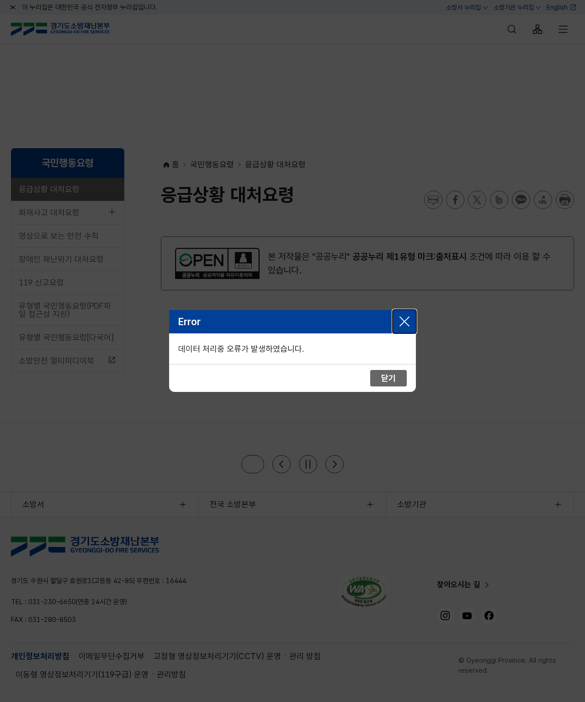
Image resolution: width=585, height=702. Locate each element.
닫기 (404, 321)
